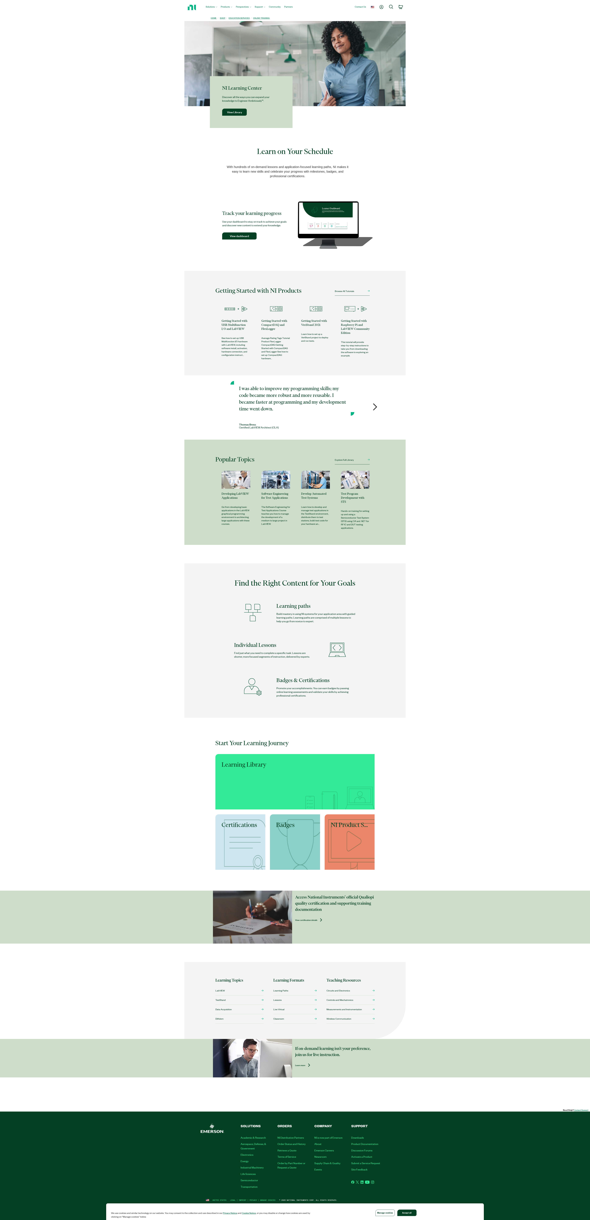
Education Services (239, 17)
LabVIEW (220, 990)
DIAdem (219, 1018)
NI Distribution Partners (290, 1137)
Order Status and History (291, 1144)
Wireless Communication (338, 1018)
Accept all (407, 1212)
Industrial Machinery (252, 1167)
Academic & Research (253, 1137)
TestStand (220, 999)
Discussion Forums (361, 1150)
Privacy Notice (230, 1212)
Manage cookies (267, 1200)
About (317, 1144)
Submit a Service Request (365, 1163)
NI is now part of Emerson (328, 1137)
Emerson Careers (324, 1150)
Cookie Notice (249, 1212)
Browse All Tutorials (344, 291)
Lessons (277, 999)
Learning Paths (280, 990)
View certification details (306, 920)
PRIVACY (253, 1200)
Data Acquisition (223, 1009)
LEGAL (233, 1200)
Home (213, 17)
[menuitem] (211, 7)
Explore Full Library (344, 459)
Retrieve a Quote (286, 1150)
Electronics (247, 1154)
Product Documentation (364, 1144)
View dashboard (239, 236)
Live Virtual (278, 1009)
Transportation (249, 1186)
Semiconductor (249, 1180)
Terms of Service (286, 1156)
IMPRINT (242, 1200)
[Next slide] (373, 405)
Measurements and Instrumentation (344, 1009)
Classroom (278, 1018)
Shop (222, 17)
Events (318, 1169)
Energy (245, 1161)
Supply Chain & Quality (327, 1163)
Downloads (357, 1137)
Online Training (261, 17)
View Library (234, 112)
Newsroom (320, 1156)
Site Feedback (359, 1169)
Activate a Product (361, 1156)
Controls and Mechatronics (339, 999)
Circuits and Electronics (338, 990)
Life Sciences (248, 1174)
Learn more (300, 1065)
